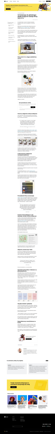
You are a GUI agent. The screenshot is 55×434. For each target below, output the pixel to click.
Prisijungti (43, 1)
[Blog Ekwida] (43, 424)
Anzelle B (9, 365)
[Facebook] (46, 424)
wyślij (33, 107)
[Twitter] (47, 424)
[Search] (22, 426)
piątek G (30, 365)
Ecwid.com (13, 418)
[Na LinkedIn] (34, 19)
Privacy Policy (31, 431)
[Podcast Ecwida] (44, 424)
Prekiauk (11, 1)
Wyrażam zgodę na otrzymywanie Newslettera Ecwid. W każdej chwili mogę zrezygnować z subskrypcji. (27, 109)
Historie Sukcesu (20, 408)
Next (47, 360)
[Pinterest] (45, 424)
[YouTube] (50, 424)
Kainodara (40, 1)
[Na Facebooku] (33, 19)
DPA (34, 431)
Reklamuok (14, 1)
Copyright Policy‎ (41, 431)
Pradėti (48, 1)
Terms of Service (37, 431)
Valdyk (18, 1)
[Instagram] (48, 424)
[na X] (35, 19)
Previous (46, 360)
